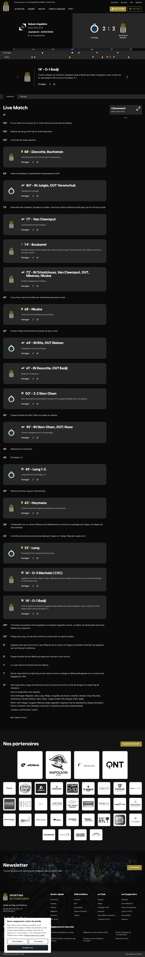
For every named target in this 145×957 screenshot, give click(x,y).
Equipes (53, 904)
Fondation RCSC (104, 919)
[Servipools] (104, 804)
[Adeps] (25, 820)
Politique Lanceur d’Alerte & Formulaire (93, 939)
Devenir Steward (80, 911)
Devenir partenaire (131, 744)
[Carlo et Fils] (119, 804)
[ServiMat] (135, 804)
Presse (76, 915)
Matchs (41, 9)
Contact (77, 900)
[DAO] (72, 788)
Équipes (31, 9)
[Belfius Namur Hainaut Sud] (135, 788)
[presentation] (18, 77)
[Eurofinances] (56, 788)
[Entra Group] (64, 834)
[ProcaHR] (9, 820)
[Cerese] (119, 788)
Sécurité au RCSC (122, 938)
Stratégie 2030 (103, 907)
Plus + (71, 9)
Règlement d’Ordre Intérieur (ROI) (95, 932)
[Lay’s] (25, 788)
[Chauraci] (88, 804)
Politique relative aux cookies (34, 935)
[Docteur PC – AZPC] (41, 804)
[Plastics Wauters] (41, 820)
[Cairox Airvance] (72, 820)
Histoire (100, 900)
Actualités (19, 9)
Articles (23, 97)
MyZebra (139, 2)
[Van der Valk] (86, 765)
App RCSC (54, 919)
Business (124, 2)
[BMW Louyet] (135, 820)
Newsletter (78, 907)
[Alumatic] (41, 788)
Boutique (53, 915)
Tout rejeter (38, 941)
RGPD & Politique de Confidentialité (123, 933)
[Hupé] (96, 834)
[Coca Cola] (9, 804)
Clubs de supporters (128, 907)
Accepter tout (27, 948)
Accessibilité (126, 915)
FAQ (131, 2)
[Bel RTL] (104, 820)
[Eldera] (30, 765)
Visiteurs (124, 919)
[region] (27, 935)
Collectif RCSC (126, 911)
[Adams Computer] (80, 834)
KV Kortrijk (34, 2)
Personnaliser (17, 941)
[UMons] (56, 804)
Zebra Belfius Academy (106, 915)
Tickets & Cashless (57, 9)
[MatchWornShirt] (25, 804)
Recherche (114, 2)
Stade (100, 904)
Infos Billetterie (127, 904)
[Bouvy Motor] (88, 820)
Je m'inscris (134, 867)
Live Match (10, 97)
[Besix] (56, 820)
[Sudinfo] (49, 834)
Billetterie (53, 911)
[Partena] (9, 788)
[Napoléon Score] (58, 765)
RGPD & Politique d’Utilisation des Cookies (63, 939)
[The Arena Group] (72, 804)
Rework (139, 954)
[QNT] (115, 765)
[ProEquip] (104, 788)
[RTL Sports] (119, 820)
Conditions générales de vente (61, 932)
